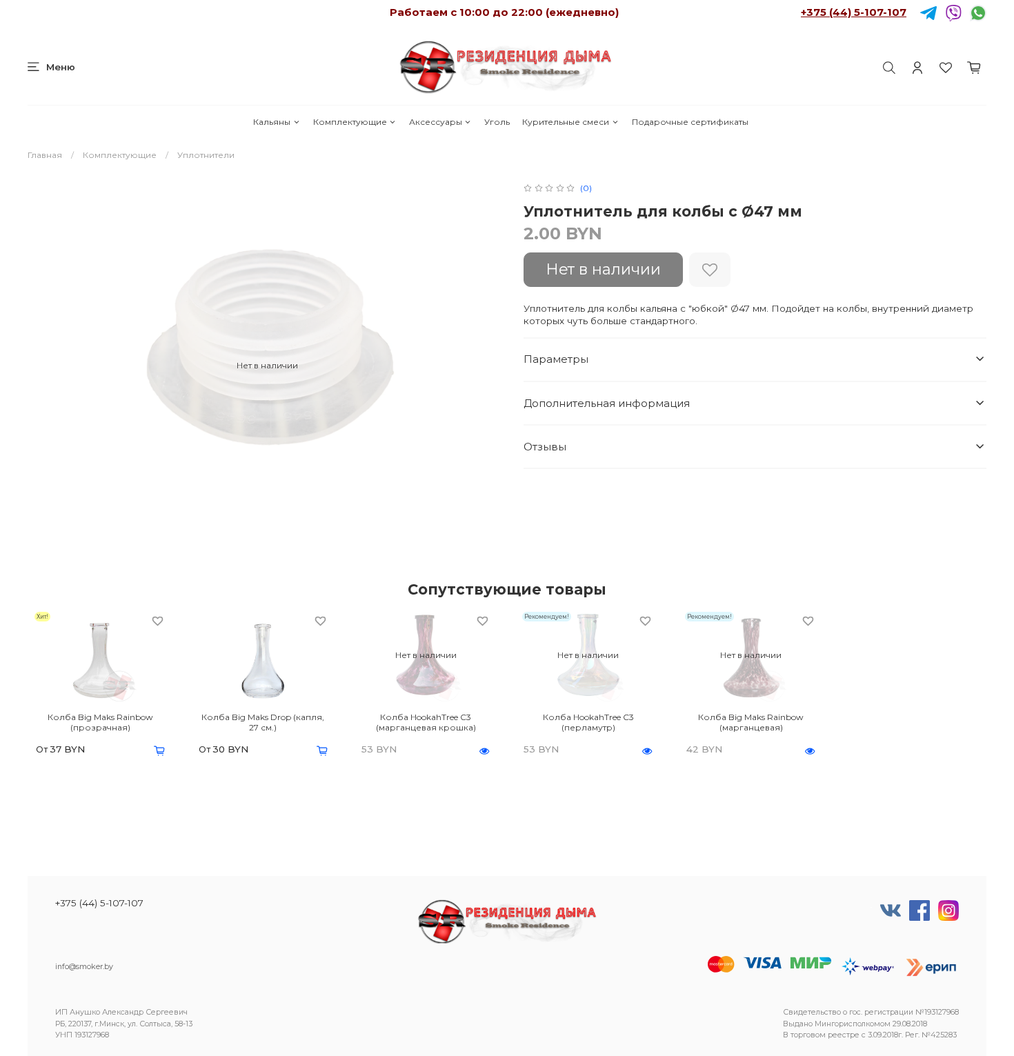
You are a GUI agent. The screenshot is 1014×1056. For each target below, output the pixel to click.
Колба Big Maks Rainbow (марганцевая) (751, 722)
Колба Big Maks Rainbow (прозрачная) (100, 722)
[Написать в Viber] (953, 12)
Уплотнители (206, 155)
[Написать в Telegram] (928, 12)
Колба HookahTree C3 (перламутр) (588, 722)
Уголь (497, 122)
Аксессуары (435, 122)
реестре (843, 1034)
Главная (45, 155)
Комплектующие (350, 122)
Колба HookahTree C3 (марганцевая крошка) (426, 722)
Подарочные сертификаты (690, 122)
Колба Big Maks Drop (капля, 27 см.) (262, 722)
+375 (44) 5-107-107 (853, 12)
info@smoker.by (84, 966)
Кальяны (271, 122)
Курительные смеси (565, 122)
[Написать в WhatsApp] (978, 12)
